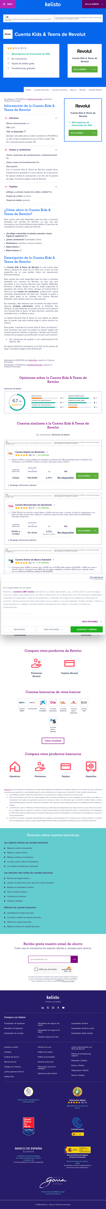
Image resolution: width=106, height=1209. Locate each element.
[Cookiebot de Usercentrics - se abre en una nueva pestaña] (91, 578)
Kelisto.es (7, 789)
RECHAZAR (19, 629)
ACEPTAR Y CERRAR (87, 629)
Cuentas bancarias (41, 90)
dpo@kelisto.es (59, 980)
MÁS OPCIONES (90, 621)
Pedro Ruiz (32, 360)
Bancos (73, 90)
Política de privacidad (68, 981)
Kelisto (28, 90)
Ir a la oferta (92, 4)
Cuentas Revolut (95, 90)
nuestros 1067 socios (24, 592)
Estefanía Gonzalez (35, 99)
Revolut (83, 90)
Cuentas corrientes (59, 90)
